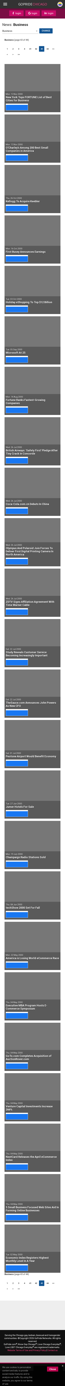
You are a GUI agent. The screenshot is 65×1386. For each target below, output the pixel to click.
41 (30, 49)
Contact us (52, 1350)
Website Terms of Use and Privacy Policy (26, 1350)
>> (19, 54)
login (18, 13)
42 (36, 49)
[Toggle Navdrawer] (5, 4)
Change (46, 31)
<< (53, 49)
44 (47, 49)
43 (42, 49)
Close (52, 1369)
